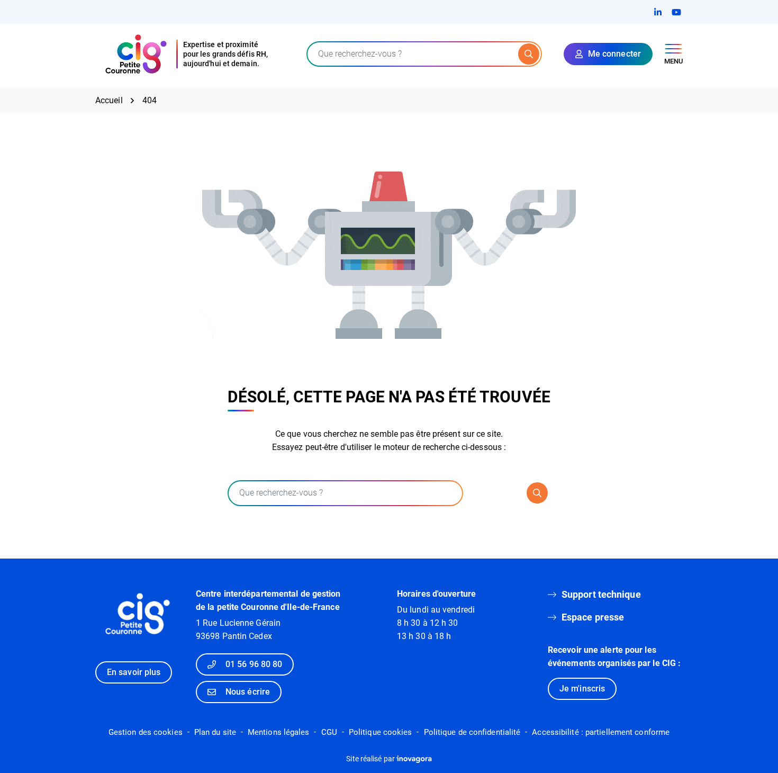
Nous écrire (247, 692)
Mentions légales (279, 732)
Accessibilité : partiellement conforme (601, 732)
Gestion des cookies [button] (145, 732)
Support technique (601, 594)
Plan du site (215, 732)
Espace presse (593, 617)
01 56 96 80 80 (253, 664)
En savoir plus (133, 672)
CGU (329, 732)
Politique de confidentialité (472, 732)
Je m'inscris (582, 689)
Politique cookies (380, 732)
